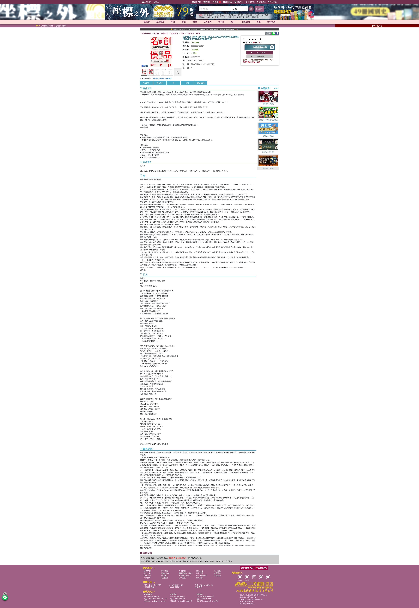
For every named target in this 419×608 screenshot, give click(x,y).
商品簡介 (146, 83)
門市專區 (164, 571)
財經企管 (164, 33)
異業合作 (147, 577)
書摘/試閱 (200, 83)
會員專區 (197, 2)
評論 (269, 33)
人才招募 (182, 571)
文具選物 (246, 21)
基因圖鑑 (249, 15)
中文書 (156, 33)
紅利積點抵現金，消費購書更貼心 (51, 25)
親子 (233, 21)
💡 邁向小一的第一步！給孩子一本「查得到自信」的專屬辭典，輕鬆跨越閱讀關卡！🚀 (170, 29)
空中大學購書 (201, 575)
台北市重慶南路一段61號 (205, 596)
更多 (275, 88)
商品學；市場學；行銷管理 (162, 78)
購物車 (207, 2)
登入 (157, 2)
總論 (198, 33)
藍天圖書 (194, 49)
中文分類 (147, 573)
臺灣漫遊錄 (255, 17)
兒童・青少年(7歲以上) (204, 585)
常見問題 (199, 573)
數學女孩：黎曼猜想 (214, 17)
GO (251, 9)
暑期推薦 (240, 15)
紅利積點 (217, 571)
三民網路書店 (145, 33)
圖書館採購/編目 (185, 575)
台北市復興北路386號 (151, 596)
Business (195, 42)
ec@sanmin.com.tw (158, 601)
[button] (268, 169)
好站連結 (199, 577)
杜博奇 (194, 53)
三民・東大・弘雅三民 (152, 585)
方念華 (257, 15)
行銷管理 (190, 33)
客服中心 (239, 2)
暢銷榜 (147, 21)
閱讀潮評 (164, 577)
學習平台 (273, 2)
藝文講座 (262, 2)
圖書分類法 (165, 573)
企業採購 (147, 2)
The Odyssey (221, 15)
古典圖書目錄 (174, 587)
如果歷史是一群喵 (243, 17)
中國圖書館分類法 (186, 573)
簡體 (195, 21)
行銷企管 (174, 33)
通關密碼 (147, 575)
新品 (160, 21)
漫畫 (259, 21)
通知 (217, 2)
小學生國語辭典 (209, 15)
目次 (187, 83)
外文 (184, 21)
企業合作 (217, 575)
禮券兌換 (199, 571)
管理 (182, 33)
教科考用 (271, 21)
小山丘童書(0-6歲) (176, 585)
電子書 (221, 21)
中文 (173, 21)
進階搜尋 (259, 8)
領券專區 (251, 2)
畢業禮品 (198, 587)
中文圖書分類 (146, 78)
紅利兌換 (228, 2)
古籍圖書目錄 (148, 587)
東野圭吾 (232, 15)
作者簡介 (159, 83)
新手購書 (217, 573)
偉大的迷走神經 (229, 17)
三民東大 (207, 21)
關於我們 (147, 571)
